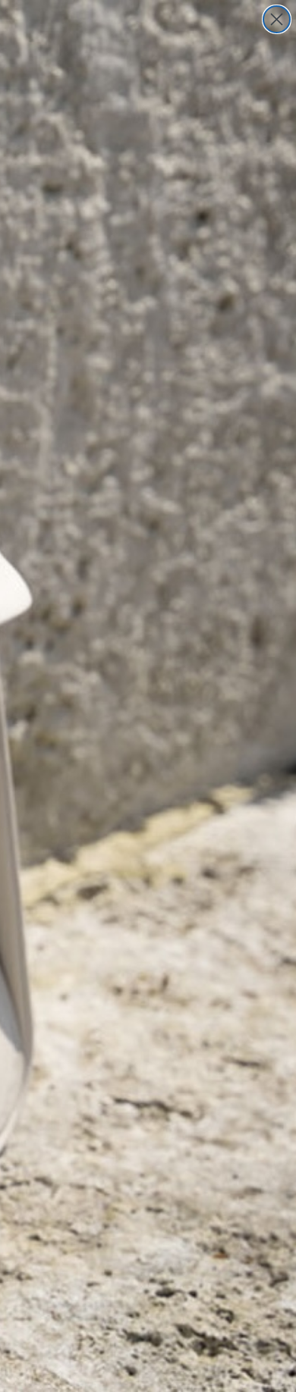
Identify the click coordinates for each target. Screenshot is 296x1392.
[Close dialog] (276, 19)
